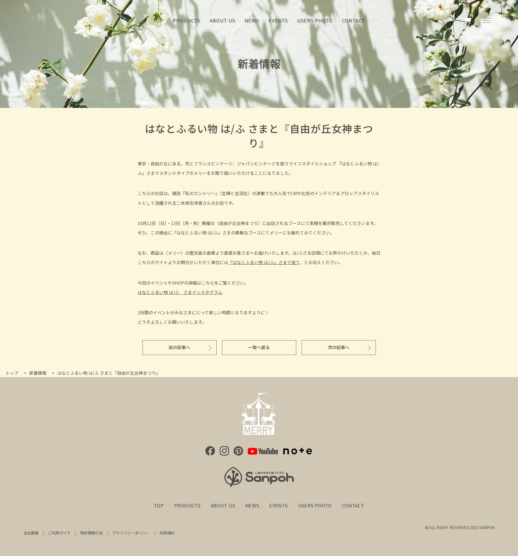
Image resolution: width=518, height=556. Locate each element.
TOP (158, 20)
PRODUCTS (186, 20)
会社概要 (31, 532)
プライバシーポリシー (131, 532)
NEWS (251, 20)
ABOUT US (222, 20)
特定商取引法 (91, 532)
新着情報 (37, 373)
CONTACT (353, 20)
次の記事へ (338, 347)
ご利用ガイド (59, 532)
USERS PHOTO (314, 20)
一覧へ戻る (259, 347)
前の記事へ (179, 347)
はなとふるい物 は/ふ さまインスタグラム (180, 292)
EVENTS (278, 20)
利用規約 (167, 532)
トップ (11, 373)
